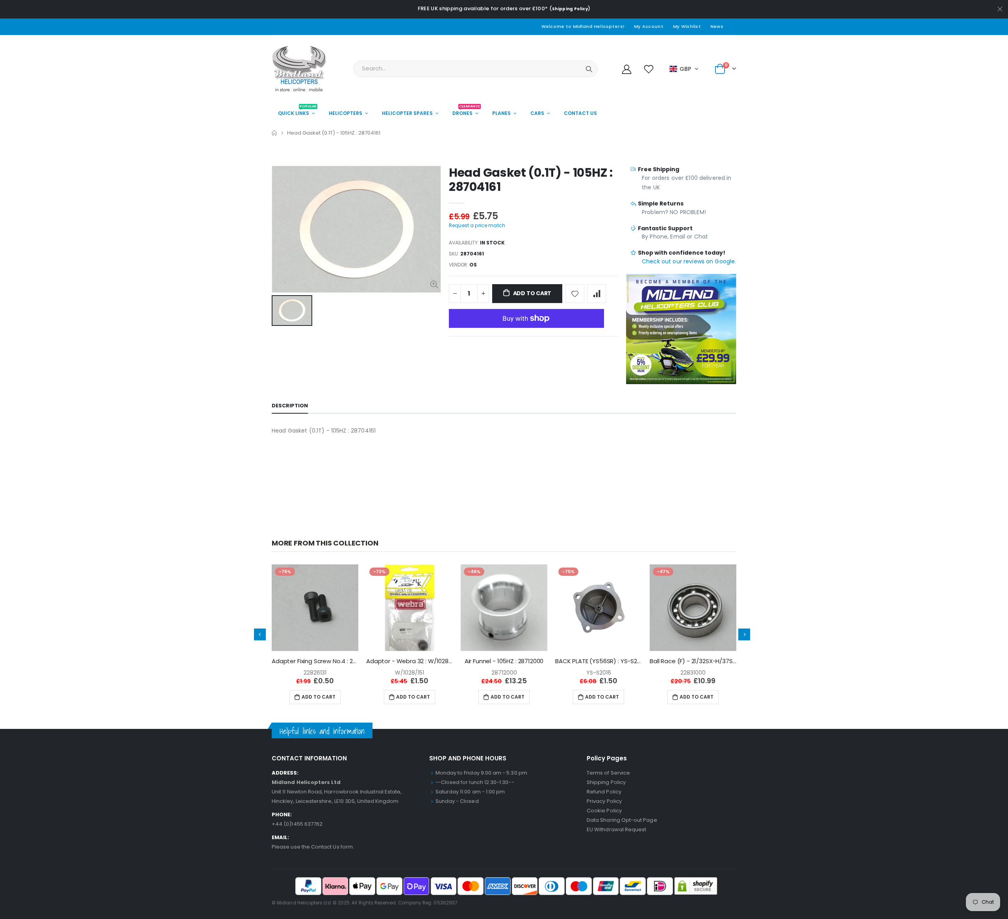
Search (589, 69)
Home (275, 133)
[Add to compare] (596, 293)
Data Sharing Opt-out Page (622, 820)
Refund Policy (604, 791)
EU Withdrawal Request (616, 829)
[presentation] (260, 634)
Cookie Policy (604, 810)
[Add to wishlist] (574, 293)
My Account (648, 26)
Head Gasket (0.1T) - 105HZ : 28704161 (531, 179)
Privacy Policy (604, 801)
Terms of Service (608, 773)
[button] (684, 69)
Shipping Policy (570, 9)
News (716, 26)
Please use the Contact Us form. (313, 847)
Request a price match (477, 225)
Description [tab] (290, 405)
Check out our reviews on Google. (689, 261)
